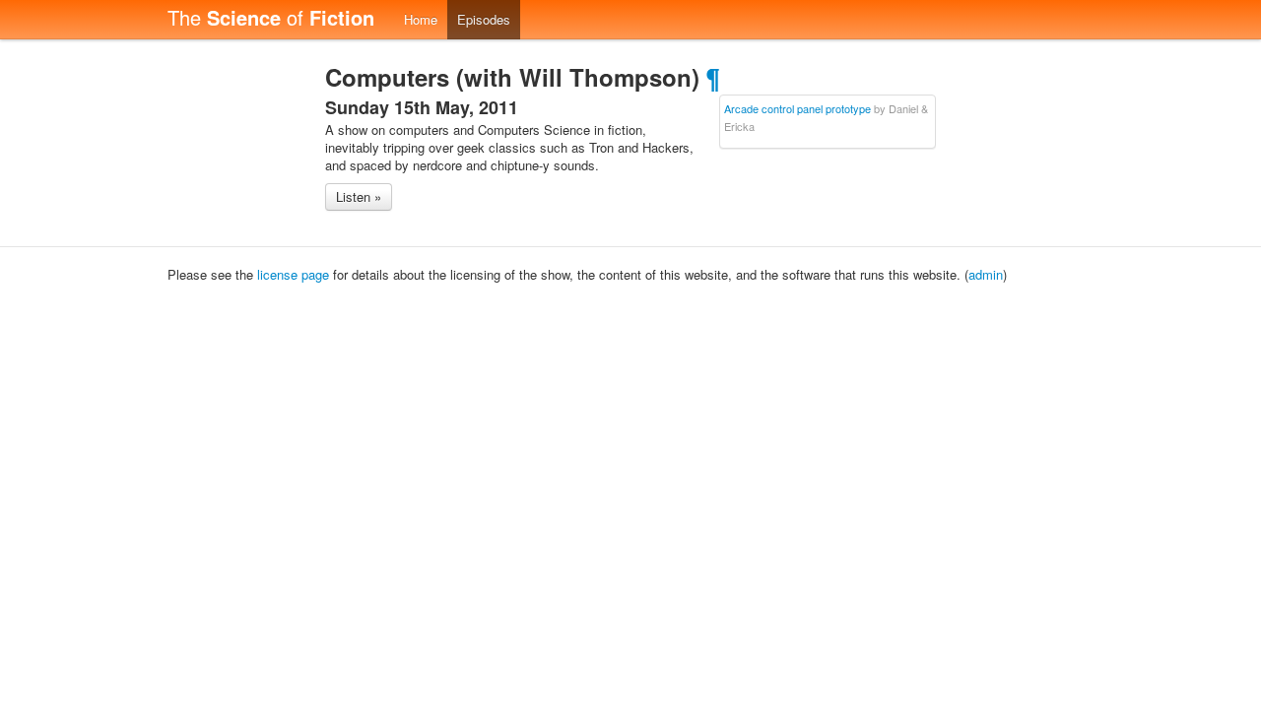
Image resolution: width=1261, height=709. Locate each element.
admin (985, 274)
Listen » (358, 196)
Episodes (483, 19)
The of (270, 17)
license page (293, 274)
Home (420, 19)
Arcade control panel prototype (797, 108)
